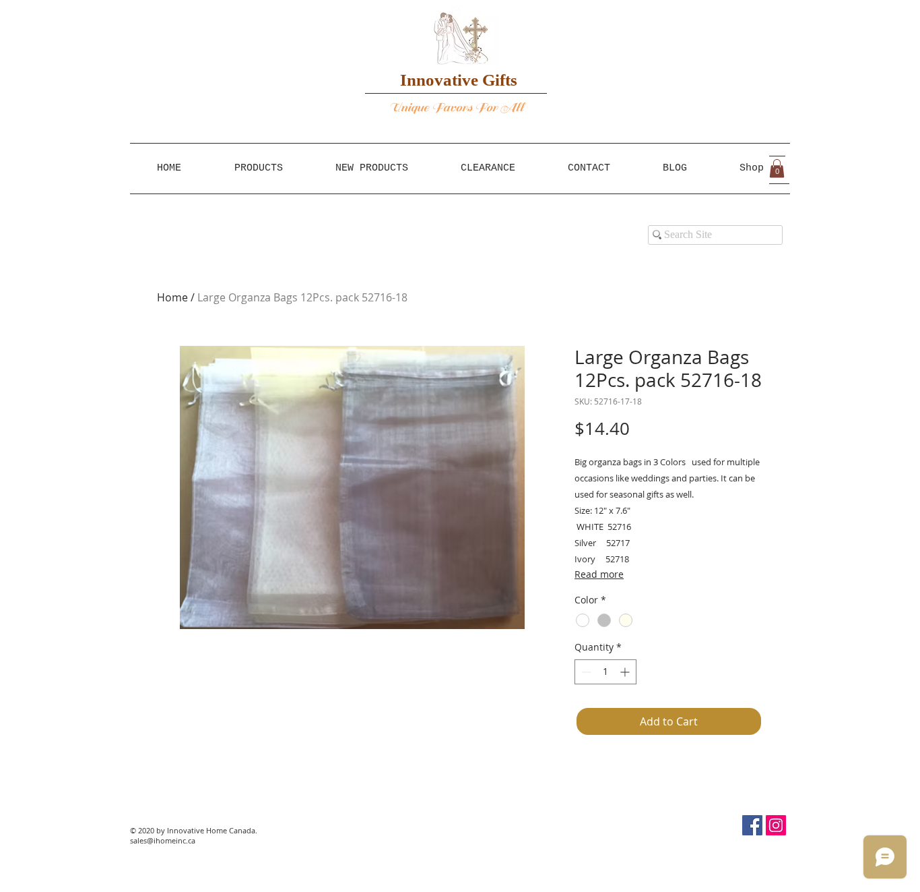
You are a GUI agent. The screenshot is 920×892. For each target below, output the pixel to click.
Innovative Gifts (458, 80)
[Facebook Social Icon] (752, 825)
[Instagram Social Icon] (776, 825)
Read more (599, 574)
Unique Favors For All (457, 107)
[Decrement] (585, 672)
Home (172, 297)
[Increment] (626, 672)
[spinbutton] (605, 672)
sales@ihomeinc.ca (162, 840)
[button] (777, 168)
